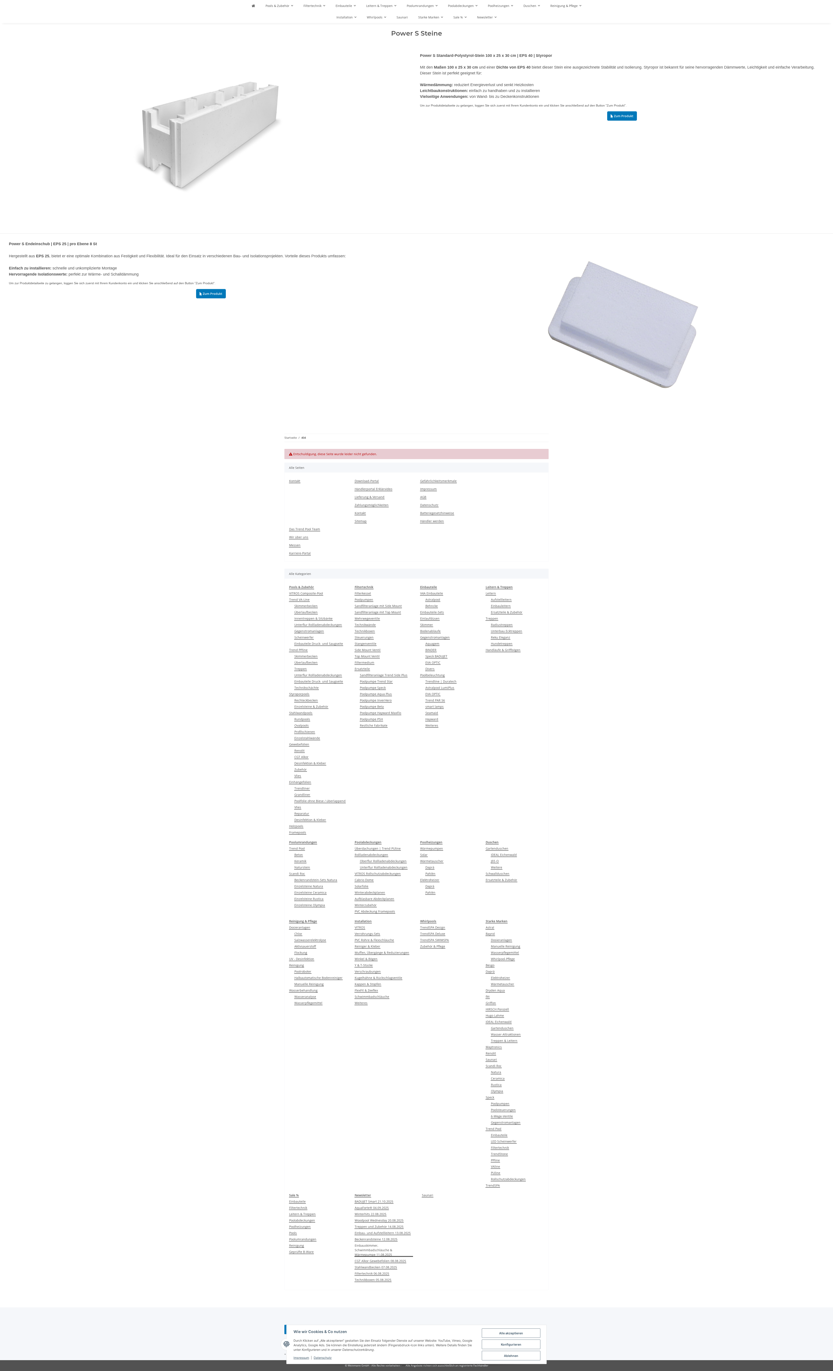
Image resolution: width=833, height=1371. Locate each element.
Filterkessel (363, 593)
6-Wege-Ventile (502, 1116)
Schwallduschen (497, 874)
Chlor (298, 934)
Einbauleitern (501, 606)
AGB (423, 497)
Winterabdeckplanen (370, 892)
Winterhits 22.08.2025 (370, 1214)
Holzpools (296, 826)
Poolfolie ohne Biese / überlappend (320, 801)
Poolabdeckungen (302, 1220)
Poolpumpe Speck (373, 688)
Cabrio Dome (364, 880)
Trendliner (302, 788)
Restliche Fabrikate (373, 725)
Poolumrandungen (302, 1239)
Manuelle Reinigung (309, 984)
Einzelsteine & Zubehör (311, 706)
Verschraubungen (368, 971)
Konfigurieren (511, 1344)
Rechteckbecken (306, 700)
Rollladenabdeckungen (371, 855)
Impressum (301, 1358)
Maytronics (494, 1047)
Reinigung (296, 965)
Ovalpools (301, 725)
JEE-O (495, 861)
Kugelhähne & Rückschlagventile (378, 978)
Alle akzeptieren (511, 1333)
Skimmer (426, 625)
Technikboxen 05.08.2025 (373, 1280)
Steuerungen (364, 637)
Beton (298, 855)
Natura (496, 1072)
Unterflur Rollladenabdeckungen (318, 625)
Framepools (297, 832)
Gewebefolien (299, 744)
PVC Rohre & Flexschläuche (374, 940)
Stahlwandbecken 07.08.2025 (376, 1267)
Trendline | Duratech (440, 681)
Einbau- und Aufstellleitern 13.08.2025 (383, 1233)
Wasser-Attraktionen (506, 1034)
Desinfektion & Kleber (310, 763)
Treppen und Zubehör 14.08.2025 (379, 1227)
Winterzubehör (366, 905)
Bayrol (490, 934)
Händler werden (432, 521)
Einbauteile (499, 1135)
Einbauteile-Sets (432, 612)
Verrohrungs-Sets (367, 934)
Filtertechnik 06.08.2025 (372, 1273)
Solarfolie (361, 886)
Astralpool (432, 600)
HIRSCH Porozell (497, 1009)
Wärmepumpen (431, 848)
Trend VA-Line (299, 600)
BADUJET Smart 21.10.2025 (374, 1201)
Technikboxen (365, 631)
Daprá (429, 867)
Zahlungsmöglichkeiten (372, 505)
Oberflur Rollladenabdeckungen (383, 861)
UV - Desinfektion (301, 959)
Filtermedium (364, 662)
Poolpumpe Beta (372, 706)
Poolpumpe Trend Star (376, 681)
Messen (294, 545)
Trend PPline (298, 650)
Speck (490, 1097)
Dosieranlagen (299, 927)
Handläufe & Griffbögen (503, 650)
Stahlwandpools (300, 713)
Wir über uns (298, 537)
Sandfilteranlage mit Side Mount (378, 606)
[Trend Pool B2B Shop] (253, 5)
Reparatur (301, 813)
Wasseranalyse (305, 997)
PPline (495, 1160)
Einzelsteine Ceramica (310, 892)
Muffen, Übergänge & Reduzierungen (382, 953)
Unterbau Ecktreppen (506, 631)
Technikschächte (306, 688)
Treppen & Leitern (504, 1041)
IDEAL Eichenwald (504, 855)
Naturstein (302, 867)
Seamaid (431, 713)
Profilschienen (304, 732)
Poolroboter (302, 971)
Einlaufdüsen (429, 618)
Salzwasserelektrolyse (310, 940)
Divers (430, 669)
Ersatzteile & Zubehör (506, 612)
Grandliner (302, 795)
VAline (495, 1166)
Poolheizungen (300, 1227)
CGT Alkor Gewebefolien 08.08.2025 (380, 1261)
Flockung (300, 953)
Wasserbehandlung (303, 990)
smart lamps (434, 706)
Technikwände (365, 625)
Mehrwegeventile (367, 618)
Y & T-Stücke (364, 965)
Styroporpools (299, 694)
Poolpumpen (364, 600)
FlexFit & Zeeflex (366, 990)
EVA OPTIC (432, 662)
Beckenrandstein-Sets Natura (315, 880)
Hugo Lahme (495, 1015)
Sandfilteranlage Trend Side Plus (383, 675)
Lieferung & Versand (369, 497)
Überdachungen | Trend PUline (378, 848)
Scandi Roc (297, 874)
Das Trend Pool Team (304, 529)
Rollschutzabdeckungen (508, 1179)
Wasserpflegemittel (308, 1003)
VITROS (360, 927)
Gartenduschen (497, 848)
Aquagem (432, 644)
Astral (490, 927)
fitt (488, 997)
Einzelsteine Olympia (309, 905)
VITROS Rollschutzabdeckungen (378, 874)
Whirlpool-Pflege (503, 959)
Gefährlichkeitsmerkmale (438, 481)
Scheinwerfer (304, 637)
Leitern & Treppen (302, 1214)
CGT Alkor (301, 757)
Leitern (491, 593)
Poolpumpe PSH (371, 719)
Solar (424, 855)
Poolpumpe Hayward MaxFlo (380, 713)
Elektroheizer (429, 880)
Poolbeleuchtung (432, 675)
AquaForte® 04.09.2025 (372, 1208)
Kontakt (294, 481)
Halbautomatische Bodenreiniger (318, 978)
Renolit (299, 751)
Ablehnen (511, 1356)
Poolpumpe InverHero (376, 700)
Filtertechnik (500, 1148)
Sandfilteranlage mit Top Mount (378, 612)
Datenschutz (323, 1358)
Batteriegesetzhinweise (437, 513)
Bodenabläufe (430, 631)
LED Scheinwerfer (504, 1141)
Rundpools (302, 719)
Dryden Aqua (495, 990)
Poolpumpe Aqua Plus (376, 694)
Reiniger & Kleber (367, 946)
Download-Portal (367, 481)
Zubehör (300, 769)
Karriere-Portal (300, 553)
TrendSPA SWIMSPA (434, 940)
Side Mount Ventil (367, 650)
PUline (495, 1173)
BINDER (430, 650)
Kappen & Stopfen (368, 984)
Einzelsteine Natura (308, 886)
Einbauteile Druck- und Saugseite (318, 644)
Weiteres (431, 725)
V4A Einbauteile (431, 593)
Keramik (300, 861)
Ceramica (498, 1078)
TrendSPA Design (432, 927)
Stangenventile (365, 644)
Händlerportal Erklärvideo (373, 489)
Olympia (497, 1091)
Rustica (496, 1085)
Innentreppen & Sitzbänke (313, 618)
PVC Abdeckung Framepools (375, 911)
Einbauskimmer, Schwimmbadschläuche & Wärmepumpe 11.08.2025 (373, 1250)
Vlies (297, 776)
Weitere (496, 867)
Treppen (300, 669)
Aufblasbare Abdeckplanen (374, 899)
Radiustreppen (502, 625)
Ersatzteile (362, 669)
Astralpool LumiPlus (439, 688)
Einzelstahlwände (307, 738)
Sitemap (361, 521)
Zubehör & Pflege (432, 946)
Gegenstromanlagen (309, 631)
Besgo (490, 965)
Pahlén (430, 874)
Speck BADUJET (436, 656)
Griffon (491, 1003)
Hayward (431, 719)
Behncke (431, 606)
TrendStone (499, 1154)
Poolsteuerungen (503, 1110)
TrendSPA (493, 1185)
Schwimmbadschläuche (372, 997)
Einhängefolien (300, 782)
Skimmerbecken (306, 606)
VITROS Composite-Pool (306, 593)
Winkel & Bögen (366, 959)
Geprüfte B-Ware (301, 1252)
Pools (293, 1233)
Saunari (491, 1059)
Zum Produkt (622, 116)
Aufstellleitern (501, 600)
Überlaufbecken (306, 612)
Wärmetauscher (431, 861)
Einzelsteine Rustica (308, 899)
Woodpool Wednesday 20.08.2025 (379, 1220)
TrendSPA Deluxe (432, 934)
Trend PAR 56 (435, 700)
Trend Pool (297, 848)
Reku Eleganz (500, 637)
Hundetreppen (501, 644)
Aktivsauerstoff (305, 946)
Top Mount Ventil (367, 656)
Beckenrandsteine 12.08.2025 (376, 1239)
